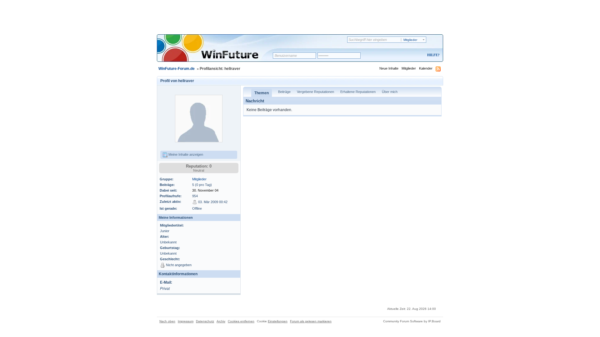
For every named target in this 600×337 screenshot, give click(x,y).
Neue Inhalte (388, 68)
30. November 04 (205, 190)
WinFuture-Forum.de (176, 68)
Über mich (390, 92)
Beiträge (284, 92)
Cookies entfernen (241, 321)
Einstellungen (278, 321)
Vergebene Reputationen (315, 92)
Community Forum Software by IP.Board (412, 321)
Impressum (185, 321)
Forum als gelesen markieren (311, 321)
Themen (261, 93)
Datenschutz (205, 321)
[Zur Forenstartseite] (217, 52)
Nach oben (167, 321)
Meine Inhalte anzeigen (185, 154)
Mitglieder (409, 68)
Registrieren (407, 55)
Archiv (221, 321)
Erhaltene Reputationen (358, 92)
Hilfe (432, 55)
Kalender (425, 68)
